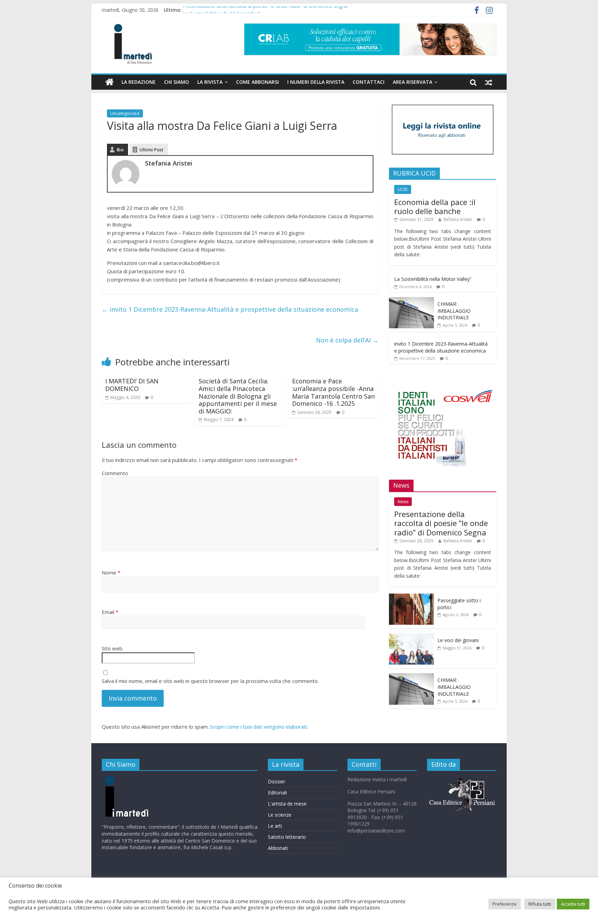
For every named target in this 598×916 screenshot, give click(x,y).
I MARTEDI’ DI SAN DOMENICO (131, 385)
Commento (115, 473)
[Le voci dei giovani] (411, 637)
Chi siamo (176, 82)
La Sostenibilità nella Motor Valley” (432, 279)
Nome (111, 572)
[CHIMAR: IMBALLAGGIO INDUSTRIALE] (411, 300)
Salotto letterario (287, 837)
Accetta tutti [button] (573, 904)
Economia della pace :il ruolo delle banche (434, 206)
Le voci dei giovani (458, 640)
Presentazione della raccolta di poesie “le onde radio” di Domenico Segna (265, 10)
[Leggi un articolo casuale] (488, 82)
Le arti (275, 825)
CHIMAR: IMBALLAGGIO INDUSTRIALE (454, 311)
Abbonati (278, 848)
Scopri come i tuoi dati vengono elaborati (258, 726)
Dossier (276, 781)
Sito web (112, 648)
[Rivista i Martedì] (138, 779)
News (403, 502)
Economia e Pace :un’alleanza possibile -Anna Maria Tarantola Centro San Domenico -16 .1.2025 (333, 392)
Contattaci (368, 82)
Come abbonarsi (257, 82)
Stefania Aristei (457, 219)
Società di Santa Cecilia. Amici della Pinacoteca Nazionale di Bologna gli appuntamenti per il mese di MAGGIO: (238, 396)
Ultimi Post (151, 149)
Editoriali (277, 792)
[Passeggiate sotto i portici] (411, 597)
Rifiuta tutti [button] (539, 904)
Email (110, 611)
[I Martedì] (109, 82)
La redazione (138, 82)
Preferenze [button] (504, 904)
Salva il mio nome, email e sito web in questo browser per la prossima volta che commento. (210, 680)
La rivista (210, 82)
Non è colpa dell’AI (347, 340)
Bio (120, 149)
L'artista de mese (287, 803)
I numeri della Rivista (315, 82)
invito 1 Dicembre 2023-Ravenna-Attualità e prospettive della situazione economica (230, 309)
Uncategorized (124, 113)
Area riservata (412, 82)
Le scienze (279, 814)
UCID (403, 189)
